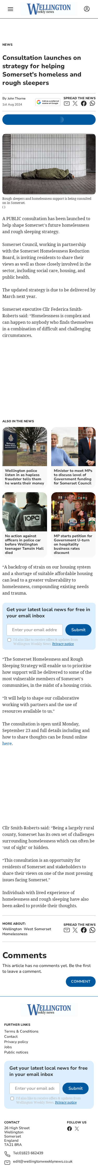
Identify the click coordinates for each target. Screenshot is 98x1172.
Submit (78, 630)
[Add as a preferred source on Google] (47, 102)
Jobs (8, 1047)
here (7, 743)
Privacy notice (63, 644)
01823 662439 (31, 1153)
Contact (11, 1036)
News (7, 45)
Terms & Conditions (21, 1031)
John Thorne (17, 98)
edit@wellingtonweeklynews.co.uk (42, 1161)
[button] (10, 9)
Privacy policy (16, 1041)
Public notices (16, 1052)
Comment (80, 981)
